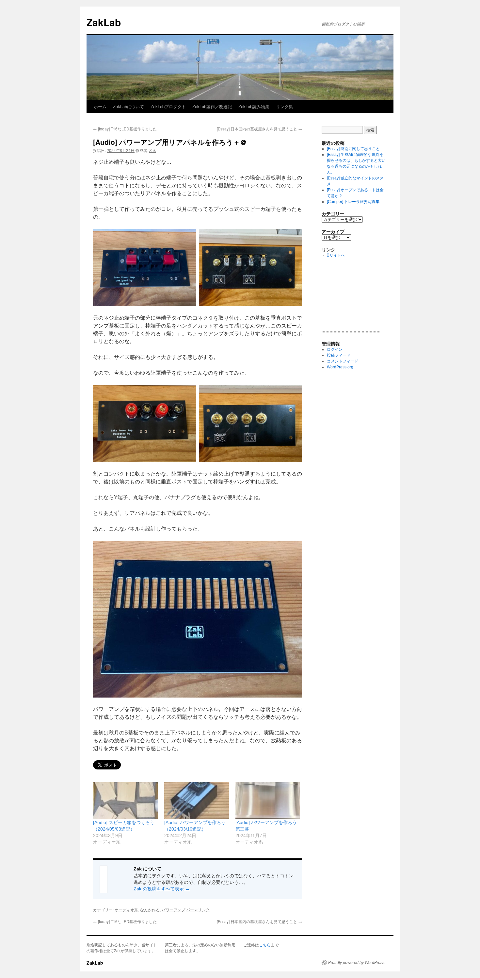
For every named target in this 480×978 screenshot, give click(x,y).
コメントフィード (342, 361)
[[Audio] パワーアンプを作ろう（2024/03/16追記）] (196, 800)
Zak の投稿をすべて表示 (162, 888)
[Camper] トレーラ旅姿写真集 (353, 201)
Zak (152, 150)
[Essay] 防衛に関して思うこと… (355, 148)
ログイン (335, 349)
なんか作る (150, 909)
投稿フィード (338, 355)
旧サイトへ (335, 255)
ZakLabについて (128, 106)
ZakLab (104, 22)
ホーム (100, 106)
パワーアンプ (173, 909)
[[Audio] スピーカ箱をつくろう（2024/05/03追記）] (125, 800)
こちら (265, 945)
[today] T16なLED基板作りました (125, 128)
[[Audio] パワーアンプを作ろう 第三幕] (267, 800)
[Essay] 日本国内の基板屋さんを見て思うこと (259, 128)
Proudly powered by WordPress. (356, 962)
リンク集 (284, 106)
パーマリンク (198, 909)
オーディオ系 (126, 909)
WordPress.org (340, 367)
